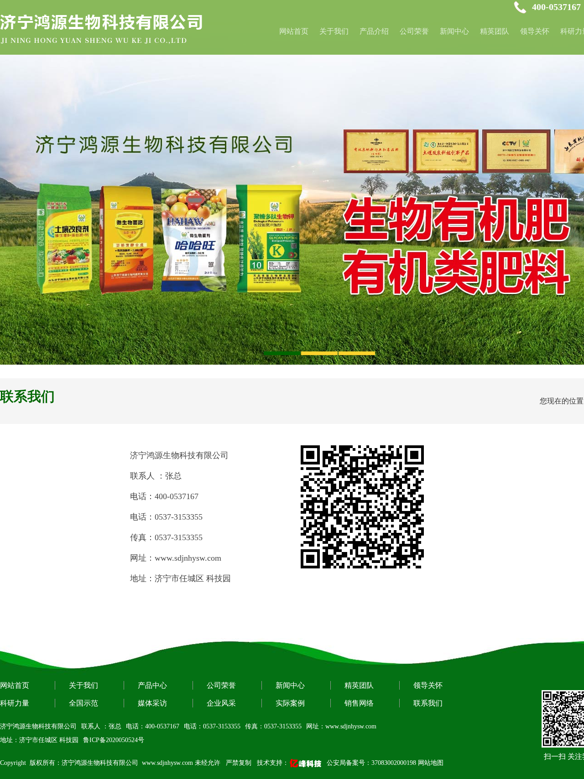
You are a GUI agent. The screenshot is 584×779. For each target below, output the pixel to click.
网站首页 (14, 685)
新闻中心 (454, 31)
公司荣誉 (414, 31)
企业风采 (221, 703)
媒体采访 (152, 703)
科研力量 (14, 703)
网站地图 (430, 762)
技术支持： (273, 762)
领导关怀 (534, 31)
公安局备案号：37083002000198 (371, 762)
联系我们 (428, 703)
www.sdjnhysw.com (167, 762)
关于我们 (334, 31)
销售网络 (359, 703)
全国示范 (83, 703)
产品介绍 (374, 31)
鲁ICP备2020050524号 (113, 740)
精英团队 (494, 31)
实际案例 (290, 703)
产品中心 (152, 685)
